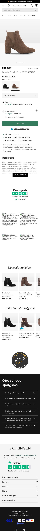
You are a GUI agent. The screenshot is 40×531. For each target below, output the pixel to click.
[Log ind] (31, 5)
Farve (4, 79)
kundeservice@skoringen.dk (25, 455)
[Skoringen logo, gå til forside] (19, 5)
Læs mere (29, 1)
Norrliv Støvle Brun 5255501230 (25, 16)
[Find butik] (8, 5)
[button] (11, 223)
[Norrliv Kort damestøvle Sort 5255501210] (6, 86)
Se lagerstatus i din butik (14, 117)
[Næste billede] (36, 42)
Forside (4, 16)
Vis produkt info (20, 174)
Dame (11, 16)
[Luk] (37, 1)
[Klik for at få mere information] (37, 110)
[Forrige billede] (4, 42)
